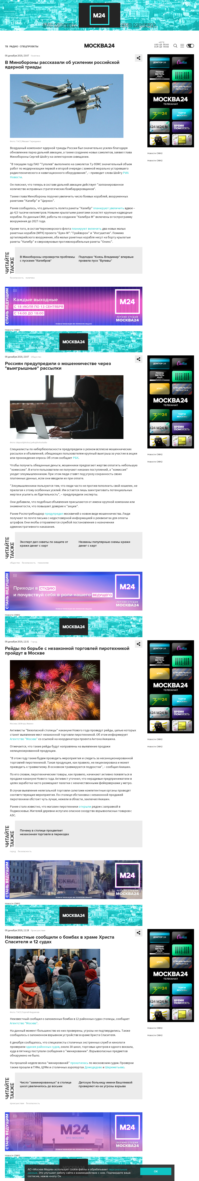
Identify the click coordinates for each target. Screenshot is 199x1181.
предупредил (54, 514)
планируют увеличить (108, 208)
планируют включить (87, 229)
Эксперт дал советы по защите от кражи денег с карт (44, 544)
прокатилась (79, 1063)
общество (15, 563)
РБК (76, 458)
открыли (85, 806)
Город (34, 641)
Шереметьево (114, 1067)
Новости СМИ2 (12, 330)
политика (30, 278)
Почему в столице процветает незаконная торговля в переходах (44, 832)
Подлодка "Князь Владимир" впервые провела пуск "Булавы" (106, 259)
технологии (43, 563)
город (13, 851)
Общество (36, 357)
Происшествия (38, 930)
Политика (35, 55)
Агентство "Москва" (24, 739)
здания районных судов (42, 1047)
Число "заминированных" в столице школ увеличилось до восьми (45, 1084)
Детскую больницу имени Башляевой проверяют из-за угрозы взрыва (105, 1084)
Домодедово (93, 1067)
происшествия (17, 1103)
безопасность (17, 278)
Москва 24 (99, 45)
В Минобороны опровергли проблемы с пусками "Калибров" (47, 259)
